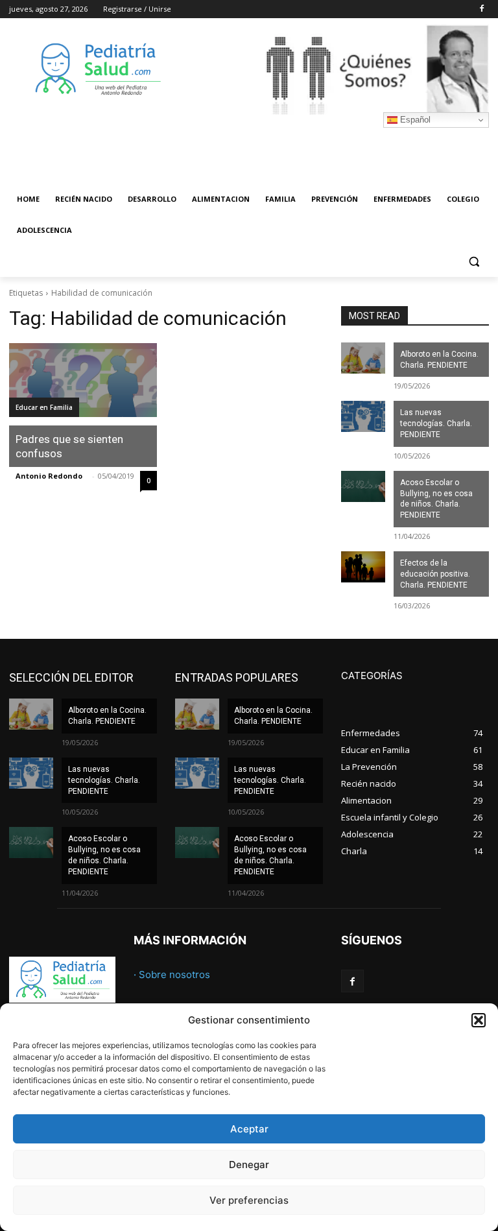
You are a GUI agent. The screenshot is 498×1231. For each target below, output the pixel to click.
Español (414, 120)
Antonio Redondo (49, 476)
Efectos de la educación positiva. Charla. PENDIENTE (435, 574)
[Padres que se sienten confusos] (83, 380)
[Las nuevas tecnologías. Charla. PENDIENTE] (363, 416)
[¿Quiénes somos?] (337, 69)
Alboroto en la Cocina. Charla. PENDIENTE (439, 360)
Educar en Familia (44, 407)
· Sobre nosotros (172, 974)
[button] (478, 1020)
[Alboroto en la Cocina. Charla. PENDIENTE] (363, 358)
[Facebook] (481, 9)
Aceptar (249, 1129)
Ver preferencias (249, 1200)
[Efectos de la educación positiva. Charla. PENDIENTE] (363, 566)
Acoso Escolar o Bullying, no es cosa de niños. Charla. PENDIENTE (436, 499)
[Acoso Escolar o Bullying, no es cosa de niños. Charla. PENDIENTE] (363, 486)
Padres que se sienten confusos (69, 446)
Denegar (249, 1164)
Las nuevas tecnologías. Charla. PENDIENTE (436, 423)
